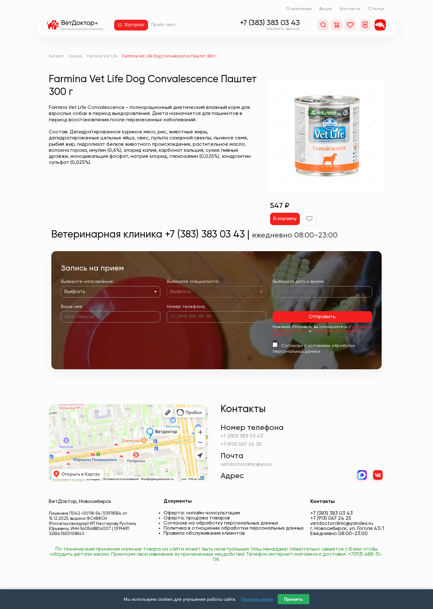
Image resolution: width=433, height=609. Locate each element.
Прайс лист (163, 25)
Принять (293, 599)
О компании (299, 9)
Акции (325, 9)
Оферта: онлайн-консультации (202, 513)
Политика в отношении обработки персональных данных (234, 528)
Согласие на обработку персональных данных (221, 523)
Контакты (350, 9)
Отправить (322, 316)
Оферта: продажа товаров (197, 518)
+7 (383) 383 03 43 (270, 23)
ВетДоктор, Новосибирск (80, 501)
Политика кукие (257, 599)
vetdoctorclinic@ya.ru (246, 464)
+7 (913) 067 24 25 (241, 444)
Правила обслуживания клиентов (204, 533)
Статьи (376, 9)
